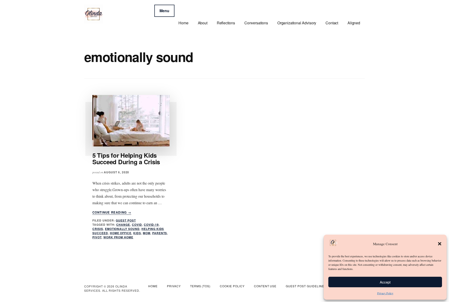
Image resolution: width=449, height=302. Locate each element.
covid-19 (151, 224)
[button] (439, 243)
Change (123, 224)
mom (146, 233)
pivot (96, 237)
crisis (97, 229)
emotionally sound (122, 229)
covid (137, 224)
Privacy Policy (385, 293)
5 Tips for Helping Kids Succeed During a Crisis (126, 158)
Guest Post (126, 220)
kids (137, 233)
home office (121, 233)
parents (159, 233)
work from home (118, 237)
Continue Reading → (111, 212)
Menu (164, 10)
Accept (385, 282)
